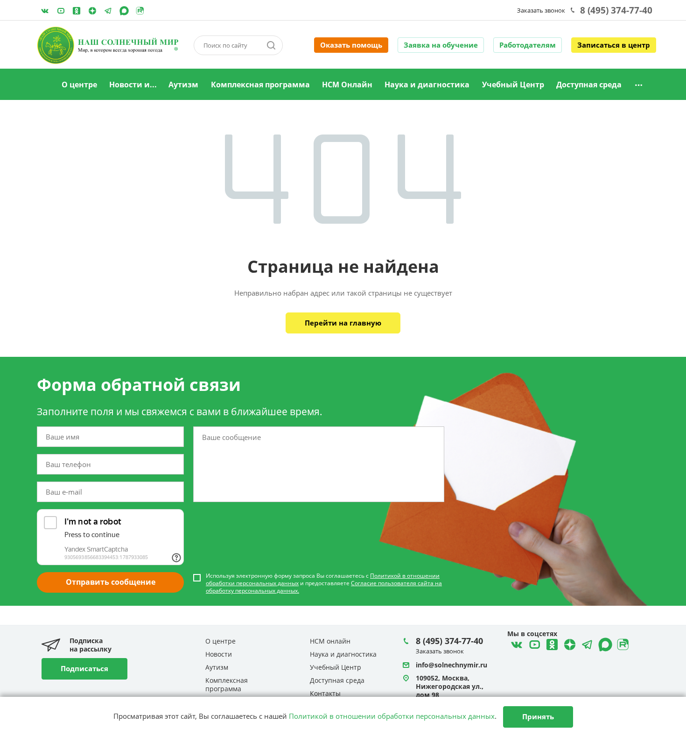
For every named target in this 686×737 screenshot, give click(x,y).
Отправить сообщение (110, 582)
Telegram (92, 10)
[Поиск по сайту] (271, 45)
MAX (124, 10)
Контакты (325, 693)
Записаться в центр (613, 45)
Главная (44, 85)
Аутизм (183, 84)
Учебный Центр (513, 84)
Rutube (140, 10)
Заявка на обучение (441, 45)
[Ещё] (638, 85)
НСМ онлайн (330, 641)
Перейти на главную (343, 322)
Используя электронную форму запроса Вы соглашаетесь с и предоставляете (324, 583)
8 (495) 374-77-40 (616, 10)
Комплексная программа (260, 84)
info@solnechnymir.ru (451, 664)
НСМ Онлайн (347, 84)
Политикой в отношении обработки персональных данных (392, 716)
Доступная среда (589, 84)
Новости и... (133, 84)
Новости (218, 654)
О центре (79, 84)
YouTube (61, 10)
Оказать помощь (351, 45)
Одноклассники (76, 10)
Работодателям (527, 45)
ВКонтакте (45, 10)
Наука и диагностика (427, 84)
